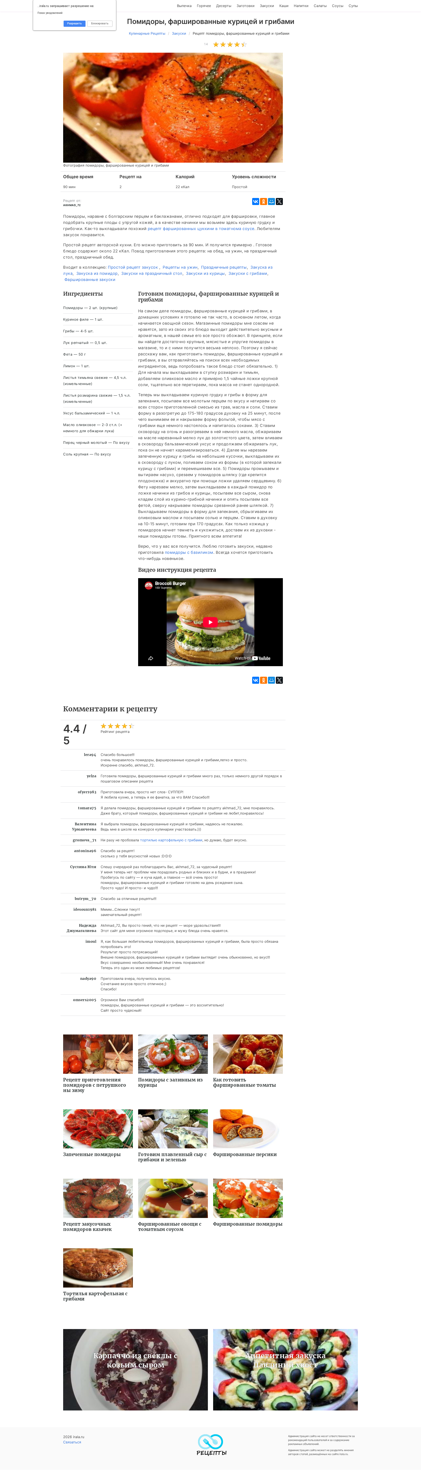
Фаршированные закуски (90, 279)
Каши (284, 6)
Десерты (223, 6)
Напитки (301, 6)
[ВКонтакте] (255, 201)
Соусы (337, 6)
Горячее (204, 6)
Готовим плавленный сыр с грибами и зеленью (172, 1157)
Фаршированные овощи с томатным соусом (170, 1226)
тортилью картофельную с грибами (171, 840)
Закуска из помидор (97, 273)
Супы (353, 6)
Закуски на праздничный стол (151, 273)
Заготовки (246, 6)
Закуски (267, 6)
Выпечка (184, 6)
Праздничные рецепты (224, 267)
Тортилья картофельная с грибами (95, 1296)
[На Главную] (210, 1455)
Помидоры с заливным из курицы (170, 1082)
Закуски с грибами (247, 273)
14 (206, 44)
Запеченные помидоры (92, 1154)
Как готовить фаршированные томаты (244, 1082)
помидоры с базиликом (189, 552)
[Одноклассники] (263, 201)
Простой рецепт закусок (133, 267)
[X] (279, 201)
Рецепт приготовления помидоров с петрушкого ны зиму (94, 1085)
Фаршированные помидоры (248, 1224)
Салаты (320, 6)
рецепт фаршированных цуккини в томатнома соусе (201, 228)
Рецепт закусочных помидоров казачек (87, 1226)
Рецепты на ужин (180, 267)
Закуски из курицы (205, 273)
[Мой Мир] (271, 201)
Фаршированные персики (245, 1154)
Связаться (72, 1442)
